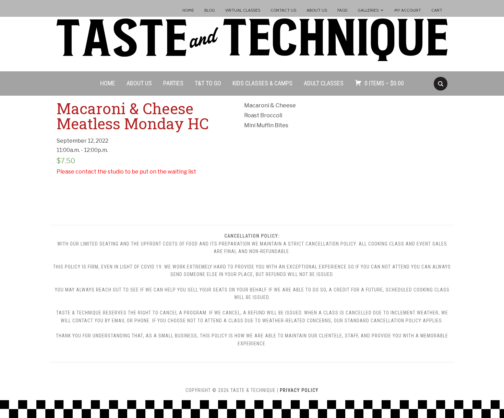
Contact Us (283, 10)
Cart (436, 10)
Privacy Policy (299, 390)
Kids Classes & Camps (262, 83)
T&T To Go (208, 83)
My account (407, 10)
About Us (317, 10)
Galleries (368, 10)
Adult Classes (324, 83)
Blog (209, 10)
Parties (173, 83)
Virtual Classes (242, 10)
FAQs (342, 10)
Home (188, 10)
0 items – (384, 83)
